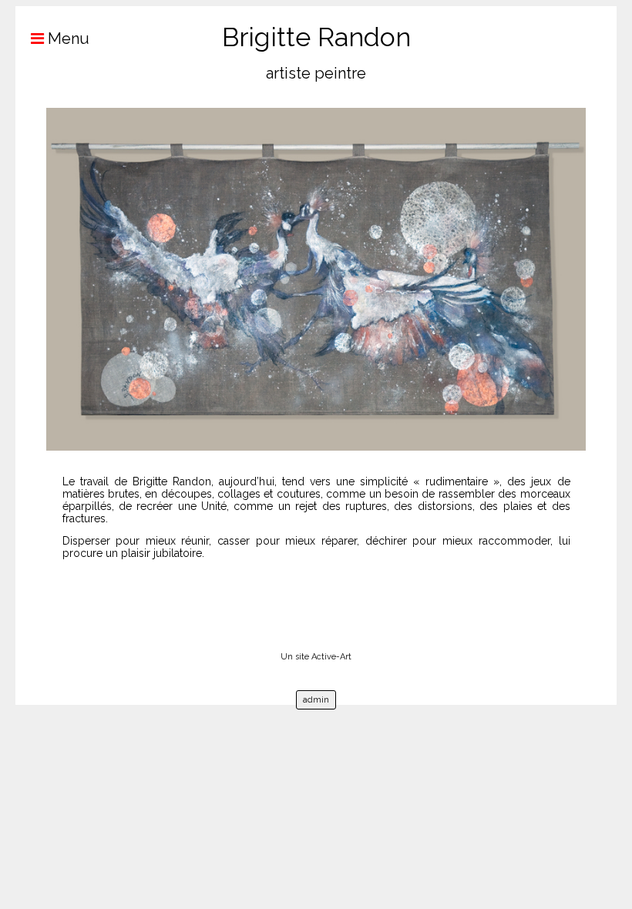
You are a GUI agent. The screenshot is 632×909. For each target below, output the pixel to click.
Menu (66, 38)
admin (316, 700)
